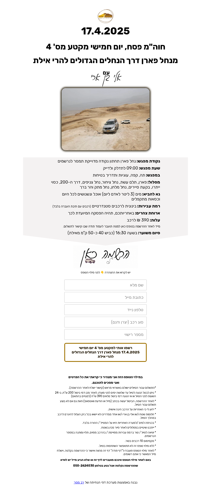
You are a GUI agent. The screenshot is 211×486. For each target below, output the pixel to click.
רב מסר (79, 482)
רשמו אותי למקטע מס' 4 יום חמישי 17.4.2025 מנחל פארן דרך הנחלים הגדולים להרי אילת (105, 352)
